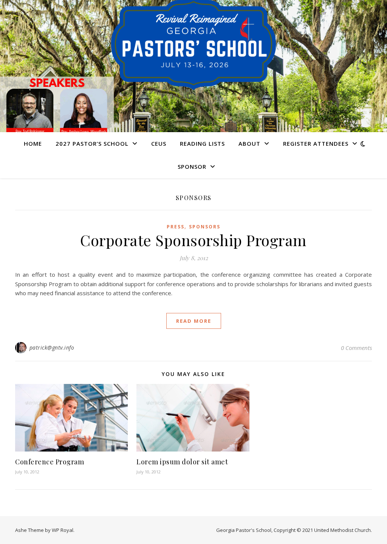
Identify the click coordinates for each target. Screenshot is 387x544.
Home (33, 143)
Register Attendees (315, 143)
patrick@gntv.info (51, 347)
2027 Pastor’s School (92, 143)
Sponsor (192, 166)
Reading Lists (202, 143)
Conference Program (49, 461)
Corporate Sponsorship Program (193, 240)
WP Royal (62, 530)
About (249, 143)
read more (193, 320)
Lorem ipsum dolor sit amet (182, 461)
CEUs (158, 143)
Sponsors (204, 226)
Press (175, 226)
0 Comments (356, 347)
